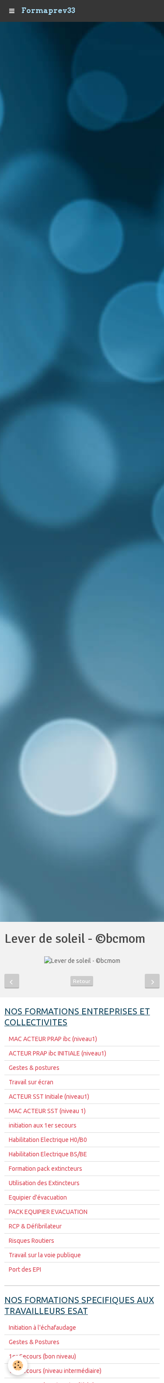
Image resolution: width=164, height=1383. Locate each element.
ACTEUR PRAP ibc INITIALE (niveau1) (57, 1053)
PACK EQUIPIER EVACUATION (48, 1211)
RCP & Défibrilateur (35, 1226)
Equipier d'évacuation (38, 1197)
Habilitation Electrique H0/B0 (48, 1139)
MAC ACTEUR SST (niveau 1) (47, 1110)
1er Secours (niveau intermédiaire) (55, 1370)
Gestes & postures (34, 1067)
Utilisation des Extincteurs (44, 1183)
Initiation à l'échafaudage (42, 1327)
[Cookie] (18, 1365)
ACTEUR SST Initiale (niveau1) (49, 1096)
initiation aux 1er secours (43, 1125)
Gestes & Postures (34, 1341)
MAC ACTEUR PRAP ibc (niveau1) (53, 1038)
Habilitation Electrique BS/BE (48, 1154)
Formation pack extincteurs (45, 1168)
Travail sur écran (31, 1082)
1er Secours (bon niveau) (42, 1356)
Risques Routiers (31, 1240)
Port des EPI (25, 1269)
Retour (82, 981)
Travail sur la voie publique (45, 1255)
